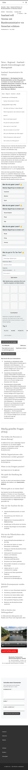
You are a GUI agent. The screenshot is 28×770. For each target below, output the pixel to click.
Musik (5, 233)
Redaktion (4, 740)
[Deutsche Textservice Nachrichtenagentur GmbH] (5, 659)
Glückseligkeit (5, 756)
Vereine (6, 242)
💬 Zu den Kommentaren (9, 353)
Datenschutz (4, 735)
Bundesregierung (21, 175)
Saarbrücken (4, 78)
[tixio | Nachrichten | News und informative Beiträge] (4, 2)
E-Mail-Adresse (9, 707)
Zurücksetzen (14, 312)
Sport (5, 200)
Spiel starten (14, 277)
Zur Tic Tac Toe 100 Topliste (9, 342)
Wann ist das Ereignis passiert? (10, 119)
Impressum (4, 731)
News (8, 7)
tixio (9, 766)
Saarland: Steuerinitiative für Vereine (11, 101)
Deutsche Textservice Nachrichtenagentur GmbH (17, 657)
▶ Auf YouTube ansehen (9, 651)
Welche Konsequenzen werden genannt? (12, 137)
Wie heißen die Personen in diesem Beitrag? (13, 108)
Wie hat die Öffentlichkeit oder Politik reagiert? (13, 133)
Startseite (3, 7)
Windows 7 (4, 752)
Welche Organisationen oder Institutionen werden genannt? (14, 113)
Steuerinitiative (8, 212)
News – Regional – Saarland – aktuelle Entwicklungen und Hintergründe (11, 95)
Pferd (5, 217)
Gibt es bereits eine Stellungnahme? (11, 140)
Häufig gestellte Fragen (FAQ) (9, 104)
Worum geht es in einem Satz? (10, 126)
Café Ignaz (4, 748)
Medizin (6, 196)
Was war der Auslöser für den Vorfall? (11, 130)
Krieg (5, 238)
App (5, 221)
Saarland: (6, 191)
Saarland (15, 78)
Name (4, 255)
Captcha (5, 268)
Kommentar (8, 689)
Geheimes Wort (7, 261)
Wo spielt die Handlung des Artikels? (11, 122)
